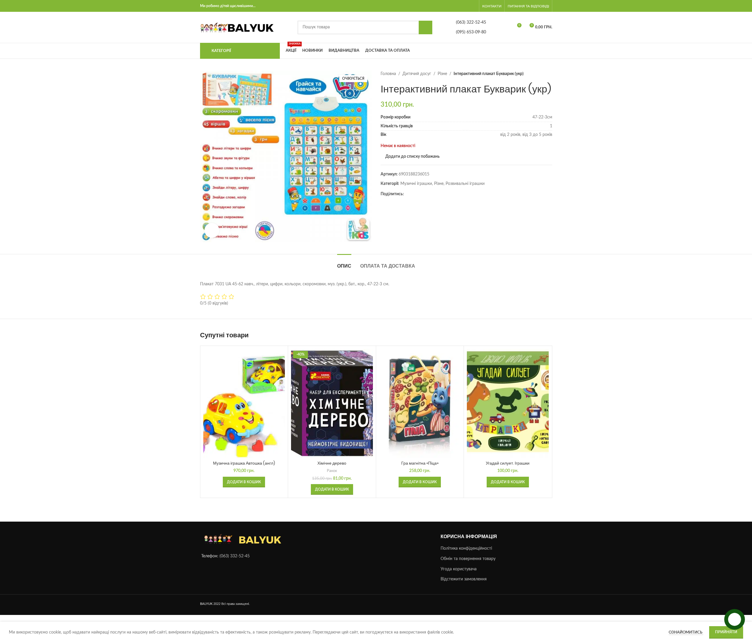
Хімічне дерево (331, 463)
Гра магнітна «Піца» (419, 463)
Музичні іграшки (416, 184)
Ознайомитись (686, 632)
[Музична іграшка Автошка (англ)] (244, 403)
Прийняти (726, 632)
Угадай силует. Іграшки (508, 463)
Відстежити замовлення (464, 579)
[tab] (344, 263)
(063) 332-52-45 (235, 556)
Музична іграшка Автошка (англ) (244, 463)
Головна (388, 74)
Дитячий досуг (416, 74)
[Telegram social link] (414, 194)
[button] (244, 482)
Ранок (332, 471)
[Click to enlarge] (211, 230)
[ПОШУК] (425, 27)
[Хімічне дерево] (332, 403)
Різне (442, 74)
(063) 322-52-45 (471, 22)
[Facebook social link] (407, 194)
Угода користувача (459, 569)
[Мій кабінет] (474, 6)
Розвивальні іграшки (465, 184)
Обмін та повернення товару (468, 559)
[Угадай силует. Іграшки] (508, 403)
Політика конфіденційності (466, 549)
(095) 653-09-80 (471, 32)
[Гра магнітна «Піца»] (420, 403)
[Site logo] (237, 27)
